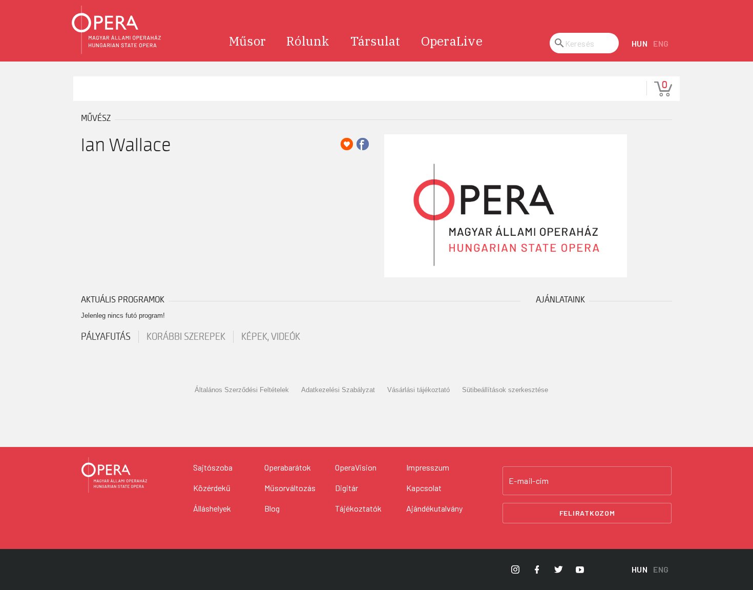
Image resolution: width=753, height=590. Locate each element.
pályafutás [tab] (106, 336)
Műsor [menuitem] (247, 41)
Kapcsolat (424, 488)
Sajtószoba (213, 467)
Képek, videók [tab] (270, 336)
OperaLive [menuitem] (452, 41)
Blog (272, 508)
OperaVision (355, 467)
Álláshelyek (212, 508)
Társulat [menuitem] (375, 41)
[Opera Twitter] (558, 569)
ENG (661, 43)
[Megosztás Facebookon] (363, 144)
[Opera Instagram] (515, 569)
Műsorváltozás (290, 488)
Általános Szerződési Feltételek (242, 390)
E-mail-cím (529, 481)
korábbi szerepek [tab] (186, 336)
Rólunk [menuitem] (308, 41)
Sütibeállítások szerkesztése (505, 390)
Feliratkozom (587, 512)
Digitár (346, 488)
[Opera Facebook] (537, 569)
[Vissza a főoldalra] (117, 30)
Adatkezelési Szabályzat (338, 390)
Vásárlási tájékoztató (418, 390)
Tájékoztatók (358, 508)
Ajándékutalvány (434, 508)
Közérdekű (212, 488)
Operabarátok (287, 467)
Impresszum (427, 467)
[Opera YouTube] (580, 569)
